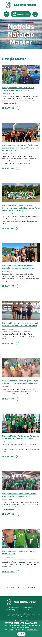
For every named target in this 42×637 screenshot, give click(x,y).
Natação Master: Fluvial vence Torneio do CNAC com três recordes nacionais (20, 437)
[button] (6, 14)
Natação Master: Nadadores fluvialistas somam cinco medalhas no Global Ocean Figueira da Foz (20, 148)
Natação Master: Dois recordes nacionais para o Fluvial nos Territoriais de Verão (20, 324)
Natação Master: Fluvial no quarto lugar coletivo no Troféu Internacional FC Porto (20, 381)
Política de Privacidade (14, 616)
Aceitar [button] (21, 634)
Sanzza (33, 616)
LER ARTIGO (8, 108)
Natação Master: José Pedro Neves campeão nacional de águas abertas (18, 266)
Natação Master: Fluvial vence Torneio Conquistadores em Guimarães (19, 494)
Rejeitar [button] (11, 630)
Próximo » (31, 587)
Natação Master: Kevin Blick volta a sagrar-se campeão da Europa (18, 88)
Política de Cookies (32, 630)
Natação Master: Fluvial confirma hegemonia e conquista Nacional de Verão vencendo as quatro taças (21, 208)
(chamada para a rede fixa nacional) (21, 610)
